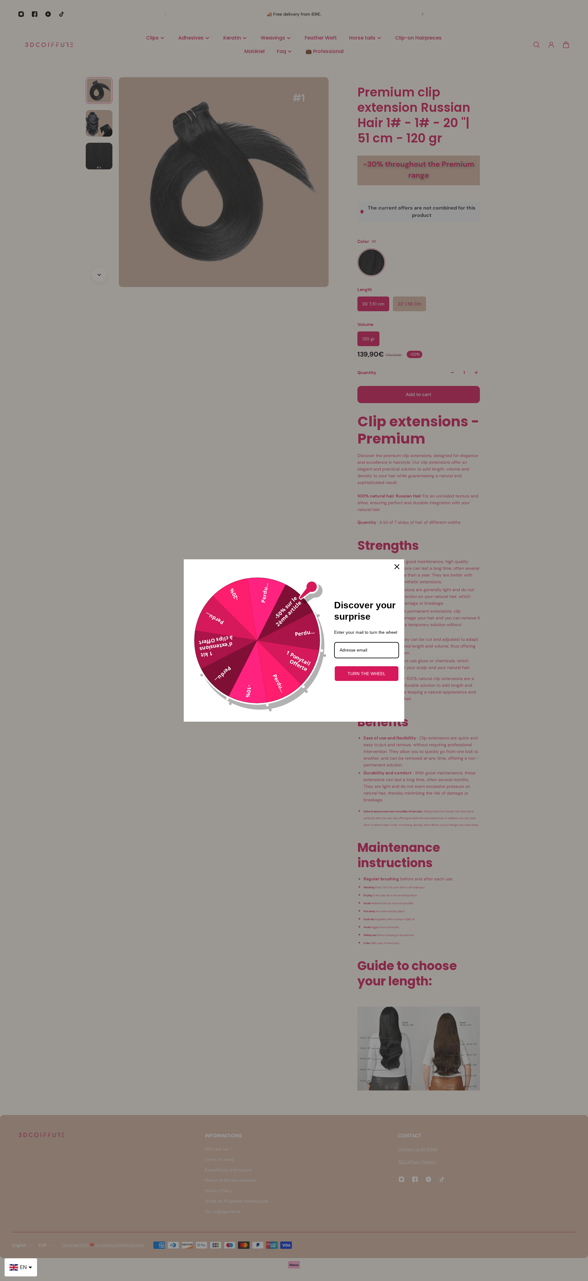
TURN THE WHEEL (367, 673)
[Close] (397, 566)
